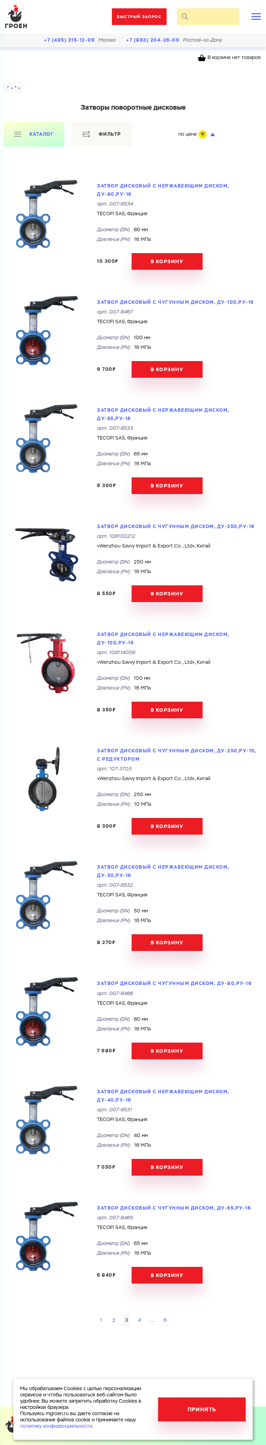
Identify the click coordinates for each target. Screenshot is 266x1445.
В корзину (167, 261)
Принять (202, 1409)
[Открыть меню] (256, 16)
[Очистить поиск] (231, 16)
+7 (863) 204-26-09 (152, 40)
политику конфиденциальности (56, 1426)
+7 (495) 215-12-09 (69, 40)
